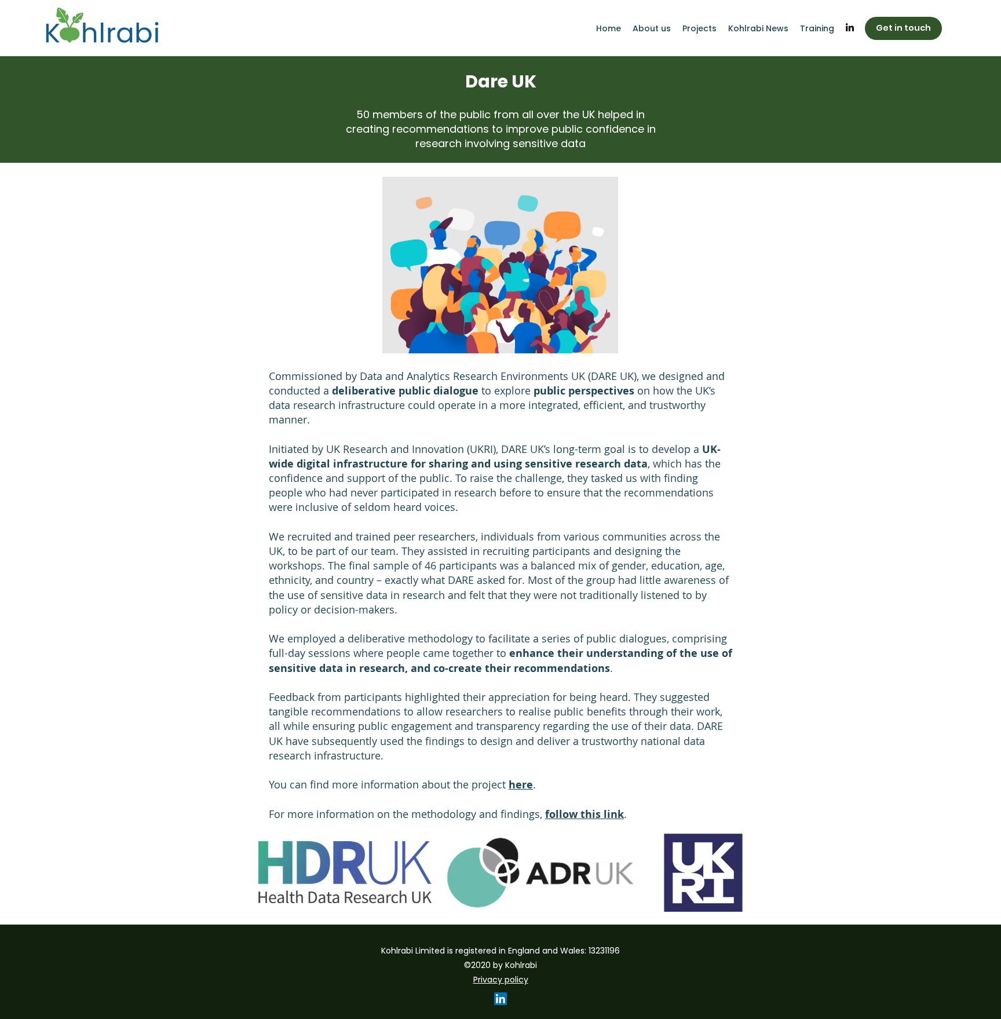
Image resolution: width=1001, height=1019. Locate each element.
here (521, 784)
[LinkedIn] (850, 27)
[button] (817, 28)
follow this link (584, 814)
